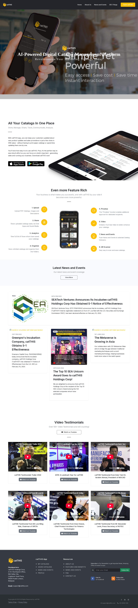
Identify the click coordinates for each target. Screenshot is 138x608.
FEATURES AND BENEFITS (76, 567)
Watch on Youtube (70, 432)
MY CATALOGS (43, 564)
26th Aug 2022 (58, 368)
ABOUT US (70, 564)
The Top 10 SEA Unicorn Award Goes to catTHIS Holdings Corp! (68, 375)
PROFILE (41, 573)
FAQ (67, 573)
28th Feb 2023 (56, 296)
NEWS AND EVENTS (45, 570)
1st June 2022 (100, 334)
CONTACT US (71, 576)
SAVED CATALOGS (45, 567)
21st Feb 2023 (17, 334)
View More (69, 277)
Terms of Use (12, 602)
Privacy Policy (22, 602)
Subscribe (125, 570)
